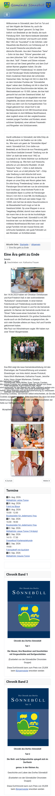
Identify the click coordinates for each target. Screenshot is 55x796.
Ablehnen (22, 409)
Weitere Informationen (22, 414)
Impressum (38, 414)
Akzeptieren (7, 409)
